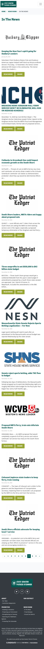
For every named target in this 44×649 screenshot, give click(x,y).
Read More (8, 74)
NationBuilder (34, 642)
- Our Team (4, 601)
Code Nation (25, 642)
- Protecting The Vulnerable (9, 621)
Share (20, 74)
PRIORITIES (6, 607)
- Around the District (29, 614)
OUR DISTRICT (29, 598)
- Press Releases (28, 612)
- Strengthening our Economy (9, 614)
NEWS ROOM (28, 607)
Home (4, 11)
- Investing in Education (8, 609)
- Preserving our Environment (9, 612)
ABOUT (4, 598)
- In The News (27, 609)
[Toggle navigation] (41, 4)
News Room (12, 11)
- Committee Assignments (8, 603)
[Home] (8, 4)
